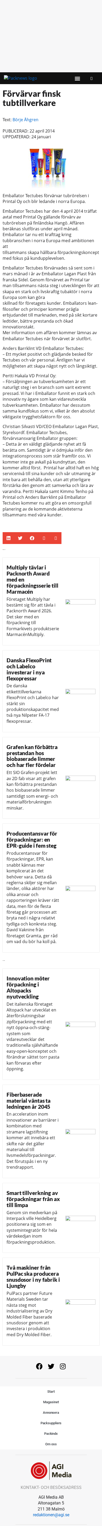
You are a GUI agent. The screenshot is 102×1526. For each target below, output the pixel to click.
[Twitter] (51, 1366)
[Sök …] (91, 78)
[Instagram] (63, 1366)
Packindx (51, 1434)
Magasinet (51, 1402)
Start (51, 1391)
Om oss (50, 1444)
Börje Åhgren (25, 120)
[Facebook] (39, 1366)
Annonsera (51, 1413)
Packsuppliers (51, 1423)
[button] (77, 78)
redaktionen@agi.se (51, 1514)
